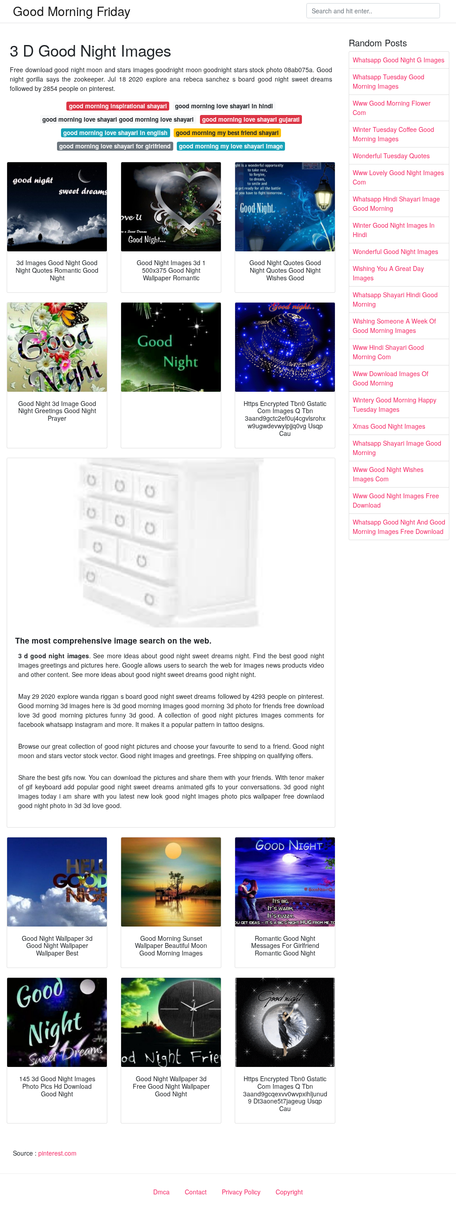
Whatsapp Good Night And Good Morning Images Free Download (399, 526)
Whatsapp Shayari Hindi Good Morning (395, 299)
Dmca (161, 1191)
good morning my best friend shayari (227, 132)
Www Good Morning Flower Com (392, 107)
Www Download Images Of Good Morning (390, 378)
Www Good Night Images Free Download (396, 500)
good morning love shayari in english (115, 132)
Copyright (289, 1191)
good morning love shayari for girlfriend (115, 146)
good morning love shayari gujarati (251, 119)
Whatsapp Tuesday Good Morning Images (388, 81)
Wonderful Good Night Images (395, 251)
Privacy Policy (241, 1191)
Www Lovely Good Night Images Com (398, 177)
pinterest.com (57, 1152)
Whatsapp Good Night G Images (398, 59)
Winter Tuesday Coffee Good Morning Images (393, 134)
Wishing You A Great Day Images (388, 273)
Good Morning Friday (71, 10)
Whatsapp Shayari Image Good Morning (397, 448)
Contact (196, 1191)
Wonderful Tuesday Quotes (391, 155)
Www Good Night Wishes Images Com (388, 474)
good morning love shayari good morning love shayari (118, 119)
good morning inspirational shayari (118, 106)
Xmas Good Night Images (389, 426)
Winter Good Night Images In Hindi (394, 230)
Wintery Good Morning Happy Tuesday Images (394, 404)
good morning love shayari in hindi (224, 106)
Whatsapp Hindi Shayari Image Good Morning (396, 203)
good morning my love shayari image (231, 146)
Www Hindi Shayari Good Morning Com (388, 352)
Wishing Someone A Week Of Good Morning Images (394, 325)
